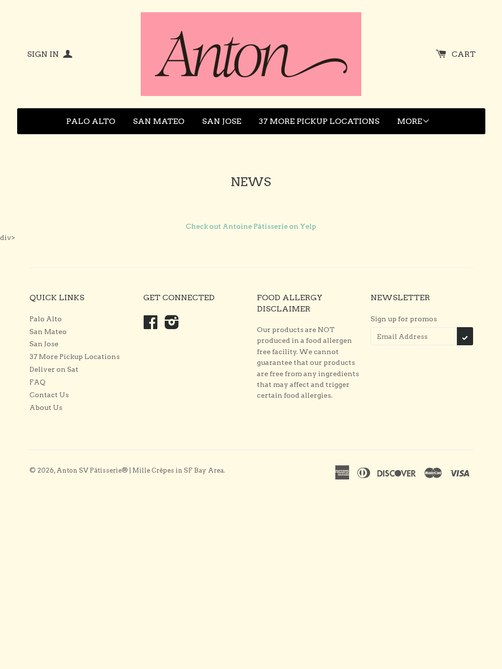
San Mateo (158, 121)
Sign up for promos (404, 319)
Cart (464, 54)
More (409, 121)
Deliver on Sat (53, 369)
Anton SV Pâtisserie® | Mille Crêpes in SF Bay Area (140, 470)
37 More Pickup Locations (319, 121)
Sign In (44, 54)
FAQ (37, 382)
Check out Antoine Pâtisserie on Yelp (251, 226)
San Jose (221, 121)
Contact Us (49, 395)
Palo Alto (90, 121)
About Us (45, 407)
